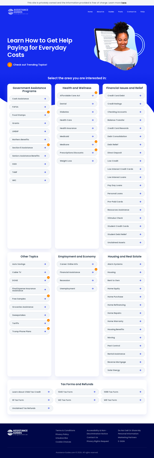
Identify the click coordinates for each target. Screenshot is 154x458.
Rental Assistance (116, 354)
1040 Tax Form (65, 392)
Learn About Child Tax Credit (26, 392)
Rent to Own (114, 280)
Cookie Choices (63, 441)
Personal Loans (115, 193)
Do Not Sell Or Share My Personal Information (129, 432)
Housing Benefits (116, 329)
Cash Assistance (20, 98)
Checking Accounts (117, 112)
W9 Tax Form (110, 400)
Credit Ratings (115, 103)
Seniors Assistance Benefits (25, 155)
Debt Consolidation (117, 136)
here (123, 2)
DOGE (15, 280)
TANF (14, 172)
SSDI (14, 164)
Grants (15, 123)
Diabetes (64, 112)
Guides (111, 12)
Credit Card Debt (116, 95)
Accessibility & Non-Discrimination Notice (97, 432)
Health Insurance (68, 128)
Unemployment (67, 288)
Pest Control (114, 345)
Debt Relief (113, 144)
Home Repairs (114, 313)
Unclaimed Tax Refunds (23, 408)
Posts (120, 12)
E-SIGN (121, 441)
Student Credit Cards (118, 226)
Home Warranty (115, 321)
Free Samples (19, 298)
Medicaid (64, 136)
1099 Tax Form (111, 392)
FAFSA (15, 106)
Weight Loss (66, 161)
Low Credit (113, 161)
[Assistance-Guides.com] (17, 432)
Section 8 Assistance (22, 147)
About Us (100, 12)
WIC (14, 180)
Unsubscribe (62, 438)
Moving (111, 337)
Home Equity (114, 288)
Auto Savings (18, 264)
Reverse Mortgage (117, 362)
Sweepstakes (19, 315)
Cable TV (16, 272)
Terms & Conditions (65, 430)
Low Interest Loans (117, 177)
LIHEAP (15, 131)
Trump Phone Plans (21, 331)
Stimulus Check (115, 218)
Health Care (66, 120)
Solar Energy (114, 370)
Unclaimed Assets (116, 242)
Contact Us (131, 12)
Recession (65, 280)
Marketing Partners (127, 437)
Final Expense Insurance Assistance (24, 289)
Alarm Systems (115, 264)
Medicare (64, 144)
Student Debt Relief (117, 234)
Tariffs (15, 323)
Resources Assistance (118, 209)
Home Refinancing (116, 305)
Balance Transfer (116, 120)
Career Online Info (69, 264)
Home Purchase (115, 296)
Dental (63, 103)
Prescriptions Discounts (71, 152)
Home (90, 12)
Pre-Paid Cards (115, 201)
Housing (112, 272)
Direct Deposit (115, 152)
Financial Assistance (70, 272)
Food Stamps (19, 115)
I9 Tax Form (18, 400)
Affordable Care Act (70, 95)
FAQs (143, 12)
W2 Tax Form (64, 400)
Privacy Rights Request (98, 441)
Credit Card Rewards (118, 128)
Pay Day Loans (115, 185)
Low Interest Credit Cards (120, 169)
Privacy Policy (62, 434)
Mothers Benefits (20, 139)
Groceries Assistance (22, 307)
